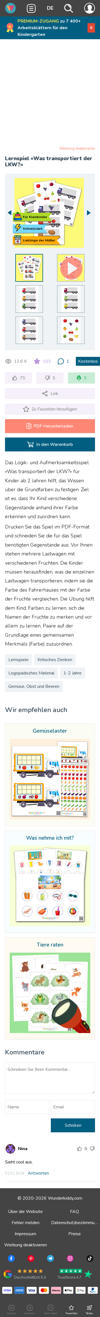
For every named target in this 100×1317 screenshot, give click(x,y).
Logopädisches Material (31, 673)
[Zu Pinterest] (30, 1259)
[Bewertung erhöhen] (79, 1149)
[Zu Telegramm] (50, 1259)
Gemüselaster (50, 731)
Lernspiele (18, 660)
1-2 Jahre (72, 673)
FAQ (74, 1212)
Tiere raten (50, 945)
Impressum (25, 1234)
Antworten (38, 1173)
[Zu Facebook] (11, 1259)
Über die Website (25, 1212)
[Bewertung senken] (92, 1149)
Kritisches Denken (55, 660)
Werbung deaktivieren (77, 148)
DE (50, 8)
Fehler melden (25, 1223)
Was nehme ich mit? (50, 838)
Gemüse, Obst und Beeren (33, 686)
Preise (74, 1234)
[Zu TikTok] (89, 1259)
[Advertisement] (50, 94)
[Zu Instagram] (70, 1259)
